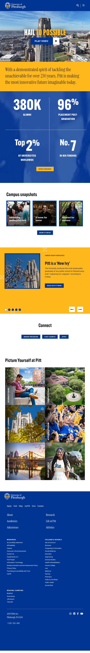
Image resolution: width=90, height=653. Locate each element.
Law (46, 568)
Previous (72, 309)
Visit (15, 506)
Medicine (48, 571)
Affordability (11, 545)
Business (48, 545)
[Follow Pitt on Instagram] (70, 613)
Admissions (12, 527)
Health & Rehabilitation (52, 562)
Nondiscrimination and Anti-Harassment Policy (22, 565)
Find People (11, 560)
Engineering (49, 557)
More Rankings (45, 169)
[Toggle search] (78, 5)
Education (48, 554)
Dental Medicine (50, 551)
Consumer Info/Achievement (16, 551)
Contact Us (10, 554)
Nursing (47, 574)
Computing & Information (53, 548)
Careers (40, 506)
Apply (64, 337)
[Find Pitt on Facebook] (78, 613)
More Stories (45, 233)
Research (50, 515)
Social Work (49, 585)
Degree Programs (31, 337)
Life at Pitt (51, 521)
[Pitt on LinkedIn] (74, 613)
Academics (12, 521)
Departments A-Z (12, 557)
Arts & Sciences (50, 542)
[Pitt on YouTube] (81, 613)
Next (80, 309)
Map (21, 506)
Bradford (10, 593)
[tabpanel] (45, 271)
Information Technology (15, 562)
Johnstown (10, 599)
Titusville (10, 602)
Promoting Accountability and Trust (18, 571)
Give (34, 506)
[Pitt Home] (15, 496)
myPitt (27, 506)
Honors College (50, 565)
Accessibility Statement (15, 543)
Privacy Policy (11, 568)
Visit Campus (49, 337)
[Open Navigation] (83, 5)
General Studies (50, 560)
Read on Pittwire (54, 285)
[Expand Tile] (41, 370)
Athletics (50, 527)
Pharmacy (48, 577)
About (10, 515)
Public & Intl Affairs (51, 580)
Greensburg (11, 596)
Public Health (49, 582)
